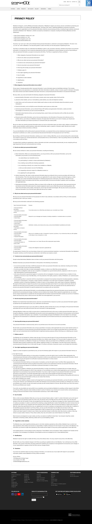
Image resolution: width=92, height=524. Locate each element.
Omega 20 (26, 474)
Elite (12, 477)
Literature (39, 476)
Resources (43, 8)
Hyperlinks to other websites (24, 77)
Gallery (37, 8)
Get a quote (30, 8)
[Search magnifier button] (79, 5)
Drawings (39, 474)
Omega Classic (14, 483)
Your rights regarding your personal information (29, 72)
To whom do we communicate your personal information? (31, 62)
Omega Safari (14, 485)
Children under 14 (22, 70)
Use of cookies (21, 75)
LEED (52, 482)
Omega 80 (26, 476)
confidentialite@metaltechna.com (21, 461)
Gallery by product (41, 477)
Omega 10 (13, 486)
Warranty (53, 476)
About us (53, 474)
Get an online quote (74, 476)
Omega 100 (26, 477)
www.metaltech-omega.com (56, 520)
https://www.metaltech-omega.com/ (23, 35)
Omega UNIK (27, 479)
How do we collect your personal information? (29, 57)
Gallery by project (41, 479)
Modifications (21, 80)
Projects (23, 8)
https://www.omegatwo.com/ (21, 39)
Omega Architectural (15, 474)
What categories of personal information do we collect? (31, 55)
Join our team (54, 480)
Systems (13, 8)
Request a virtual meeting (42, 480)
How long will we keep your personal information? (30, 67)
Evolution (13, 479)
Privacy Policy (54, 479)
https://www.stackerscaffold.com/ (22, 40)
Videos (49, 8)
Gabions (26, 480)
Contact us (72, 474)
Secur (12, 480)
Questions (20, 82)
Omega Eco (14, 476)
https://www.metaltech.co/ (20, 37)
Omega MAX (14, 482)
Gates (18, 8)
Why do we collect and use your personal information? (31, 60)
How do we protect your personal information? (29, 65)
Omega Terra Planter (28, 482)
